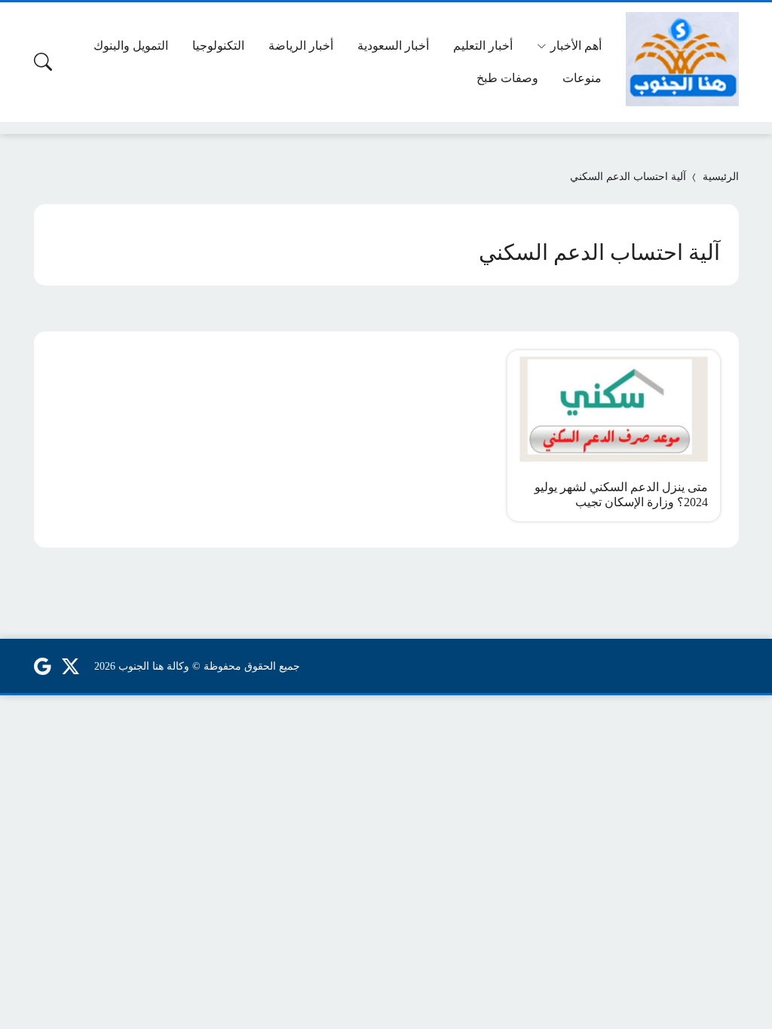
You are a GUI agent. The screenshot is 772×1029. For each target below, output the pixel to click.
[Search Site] (43, 62)
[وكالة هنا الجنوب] (682, 59)
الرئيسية (721, 176)
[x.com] (71, 666)
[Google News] (42, 666)
